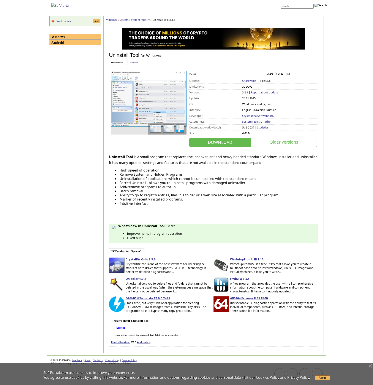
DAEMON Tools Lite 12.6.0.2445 (148, 298)
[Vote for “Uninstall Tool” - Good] (258, 74)
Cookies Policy (129, 360)
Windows (58, 36)
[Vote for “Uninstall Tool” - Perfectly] (262, 74)
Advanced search (290, 10)
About (88, 360)
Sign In (192, 6)
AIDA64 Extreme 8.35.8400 (249, 298)
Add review (143, 342)
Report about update (264, 92)
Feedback (77, 360)
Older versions (284, 142)
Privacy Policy (112, 360)
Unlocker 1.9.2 (136, 279)
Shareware (249, 81)
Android (57, 42)
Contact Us (233, 6)
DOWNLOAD (220, 142)
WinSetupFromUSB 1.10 (247, 259)
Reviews (134, 62)
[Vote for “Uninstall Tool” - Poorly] (249, 74)
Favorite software (64, 21)
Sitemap (219, 6)
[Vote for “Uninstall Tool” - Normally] (253, 74)
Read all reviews (120, 342)
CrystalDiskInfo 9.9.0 (141, 259)
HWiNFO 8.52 (239, 279)
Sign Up (205, 6)
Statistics (263, 127)
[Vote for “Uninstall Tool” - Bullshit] (244, 74)
